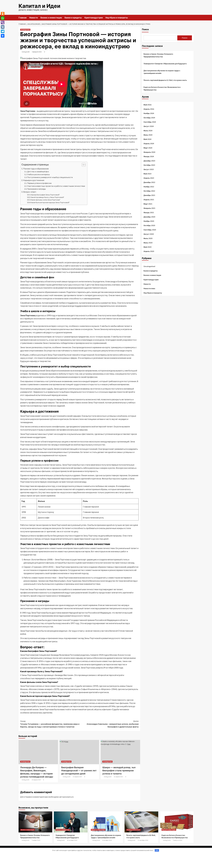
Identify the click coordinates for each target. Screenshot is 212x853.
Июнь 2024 (148, 135)
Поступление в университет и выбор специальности (50, 177)
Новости (33, 17)
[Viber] (2, 22)
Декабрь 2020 (149, 217)
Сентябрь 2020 (150, 230)
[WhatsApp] (2, 18)
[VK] (2, 27)
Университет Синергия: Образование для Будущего (165, 64)
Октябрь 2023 (149, 165)
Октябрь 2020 (149, 225)
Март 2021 (148, 204)
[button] (82, 165)
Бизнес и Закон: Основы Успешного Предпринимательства (158, 55)
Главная (22, 17)
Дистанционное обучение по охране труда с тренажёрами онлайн (162, 72)
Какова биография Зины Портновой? (45, 195)
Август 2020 (149, 234)
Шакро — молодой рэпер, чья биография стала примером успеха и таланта (118, 770)
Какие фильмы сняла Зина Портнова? (45, 200)
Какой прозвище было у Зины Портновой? (47, 197)
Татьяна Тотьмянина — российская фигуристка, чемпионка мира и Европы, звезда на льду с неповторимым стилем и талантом (49, 724)
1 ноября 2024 (36, 840)
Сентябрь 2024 (150, 122)
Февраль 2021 (149, 208)
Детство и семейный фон (38, 171)
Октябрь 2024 (149, 118)
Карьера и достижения (33, 180)
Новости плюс (149, 288)
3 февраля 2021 (37, 52)
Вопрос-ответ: (29, 192)
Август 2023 (149, 169)
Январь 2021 (149, 212)
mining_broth (26, 52)
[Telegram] (2, 31)
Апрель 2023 (149, 178)
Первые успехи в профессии (39, 183)
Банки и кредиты (73, 17)
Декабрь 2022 (149, 182)
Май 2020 (147, 247)
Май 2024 (147, 139)
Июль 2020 (148, 238)
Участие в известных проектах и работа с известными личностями (56, 186)
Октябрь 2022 (149, 191)
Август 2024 (149, 126)
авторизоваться (66, 797)
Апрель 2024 (149, 143)
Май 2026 (147, 105)
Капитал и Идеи (39, 6)
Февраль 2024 (149, 152)
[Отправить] (2, 36)
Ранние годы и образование (36, 168)
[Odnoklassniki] (2, 13)
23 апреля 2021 (77, 776)
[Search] (192, 17)
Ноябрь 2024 (149, 113)
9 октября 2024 (107, 840)
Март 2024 (148, 148)
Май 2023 (147, 174)
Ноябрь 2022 (149, 187)
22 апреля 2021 (118, 776)
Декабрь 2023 (149, 161)
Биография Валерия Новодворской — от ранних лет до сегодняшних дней (79, 770)
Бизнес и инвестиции (51, 17)
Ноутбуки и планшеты (116, 17)
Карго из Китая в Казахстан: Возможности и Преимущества (162, 88)
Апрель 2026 (149, 109)
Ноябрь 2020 (149, 221)
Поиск (145, 29)
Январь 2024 (149, 156)
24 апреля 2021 (36, 780)
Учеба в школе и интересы (38, 174)
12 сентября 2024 (143, 840)
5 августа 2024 (177, 840)
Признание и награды (36, 189)
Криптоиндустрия (93, 17)
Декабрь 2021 (149, 195)
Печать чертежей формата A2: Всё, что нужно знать (165, 80)
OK (157, 850)
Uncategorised (25, 29)
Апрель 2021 (149, 200)
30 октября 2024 (72, 840)
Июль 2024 (148, 131)
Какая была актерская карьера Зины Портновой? (50, 202)
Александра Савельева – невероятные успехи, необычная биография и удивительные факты (113, 724)
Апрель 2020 (149, 251)
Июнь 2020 (148, 243)
